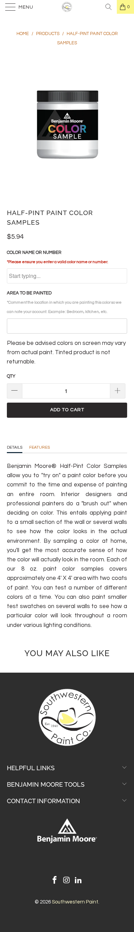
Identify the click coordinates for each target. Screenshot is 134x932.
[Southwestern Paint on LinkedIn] (79, 881)
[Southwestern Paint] (67, 7)
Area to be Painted (64, 302)
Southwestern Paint (75, 902)
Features (39, 447)
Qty (11, 376)
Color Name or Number (57, 257)
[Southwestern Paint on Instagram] (67, 881)
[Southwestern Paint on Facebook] (54, 881)
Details (14, 447)
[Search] (108, 7)
